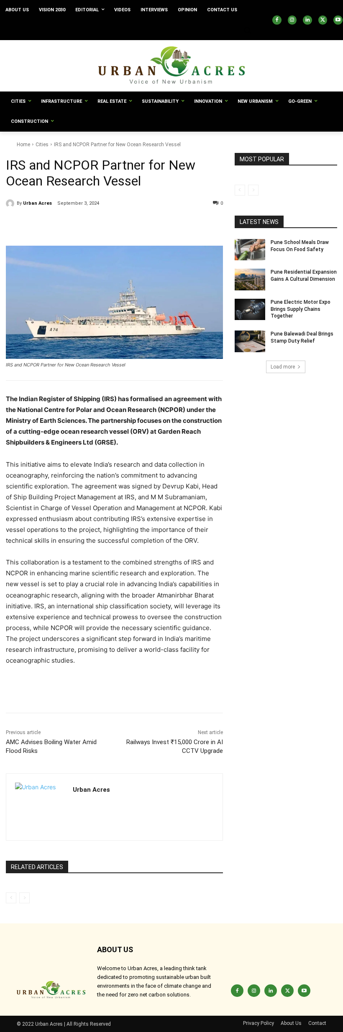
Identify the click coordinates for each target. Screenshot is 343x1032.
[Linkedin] (307, 20)
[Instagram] (292, 20)
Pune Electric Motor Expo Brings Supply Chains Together (300, 309)
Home (23, 144)
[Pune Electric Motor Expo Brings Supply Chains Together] (250, 309)
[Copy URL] (14, 224)
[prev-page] (11, 897)
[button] (247, 30)
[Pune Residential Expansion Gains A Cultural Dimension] (250, 279)
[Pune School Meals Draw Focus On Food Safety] (250, 250)
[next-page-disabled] (24, 897)
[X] (323, 20)
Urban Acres (37, 203)
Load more (283, 367)
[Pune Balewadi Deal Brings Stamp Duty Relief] (250, 341)
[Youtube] (338, 20)
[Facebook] (277, 20)
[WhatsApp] (91, 224)
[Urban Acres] (11, 203)
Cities (42, 144)
